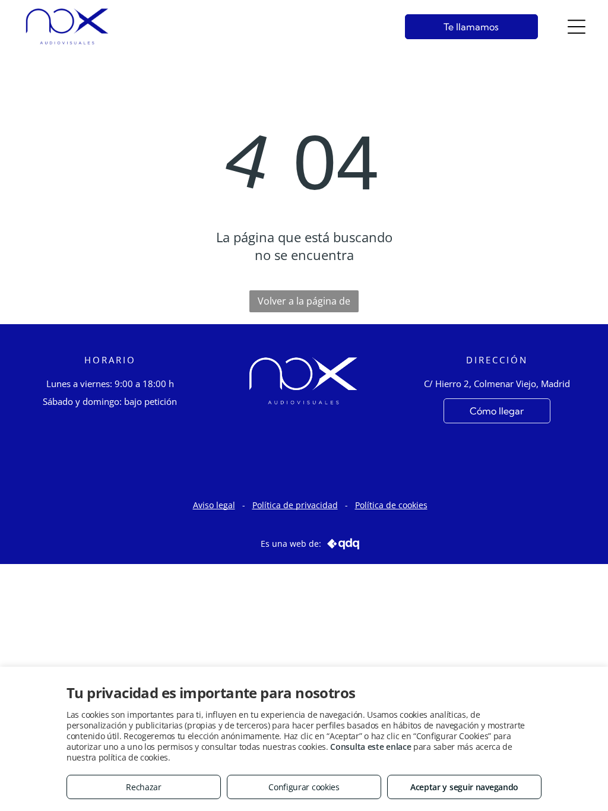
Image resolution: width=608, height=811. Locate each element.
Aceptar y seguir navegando (464, 787)
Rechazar (144, 787)
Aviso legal (214, 505)
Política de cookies (391, 505)
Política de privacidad (295, 505)
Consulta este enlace (370, 746)
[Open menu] (576, 27)
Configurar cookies (304, 787)
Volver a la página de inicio (304, 303)
